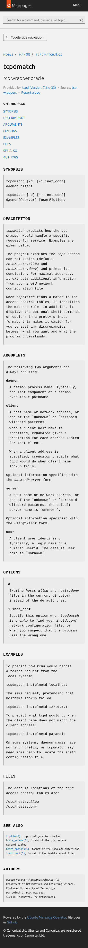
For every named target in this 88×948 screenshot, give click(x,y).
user (10, 532)
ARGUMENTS (12, 124)
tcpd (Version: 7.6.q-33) (39, 87)
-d (8, 584)
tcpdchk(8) (13, 836)
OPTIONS (10, 131)
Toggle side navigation (26, 37)
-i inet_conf (18, 609)
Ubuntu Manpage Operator (46, 917)
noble (8, 54)
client (12, 406)
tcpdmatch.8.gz (49, 54)
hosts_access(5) (17, 840)
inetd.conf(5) (15, 853)
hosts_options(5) (17, 848)
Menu (77, 5)
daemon (12, 381)
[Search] (81, 20)
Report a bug (30, 92)
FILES (7, 144)
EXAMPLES (11, 137)
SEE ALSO (10, 150)
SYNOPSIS (10, 111)
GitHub (12, 922)
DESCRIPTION (13, 118)
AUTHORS (10, 157)
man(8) (24, 54)
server (12, 488)
